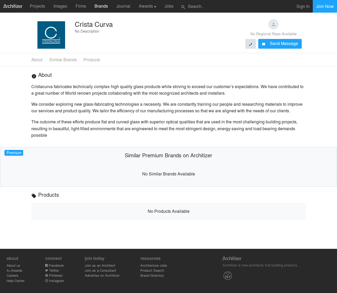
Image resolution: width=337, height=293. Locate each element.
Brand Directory (152, 275)
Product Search (152, 270)
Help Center (15, 280)
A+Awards (14, 270)
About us (13, 265)
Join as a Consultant (100, 270)
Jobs (169, 6)
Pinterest (55, 275)
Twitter (53, 270)
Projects (37, 6)
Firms (81, 6)
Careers (12, 275)
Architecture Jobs (153, 265)
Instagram (56, 280)
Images (60, 6)
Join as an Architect (100, 265)
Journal (123, 6)
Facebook (56, 265)
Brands (101, 6)
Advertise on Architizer (102, 275)
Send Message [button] (280, 43)
